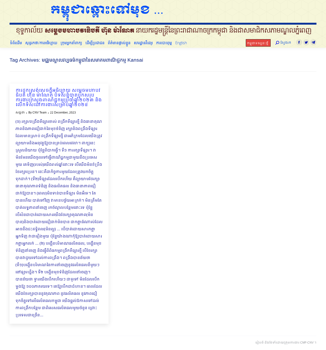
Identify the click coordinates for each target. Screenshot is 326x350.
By (37, 112)
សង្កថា (20, 112)
